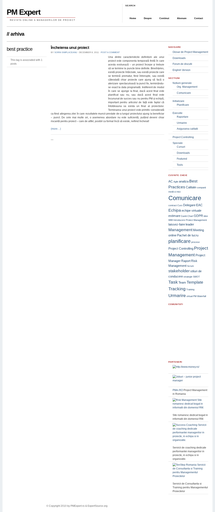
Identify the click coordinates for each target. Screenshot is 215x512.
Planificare (183, 104)
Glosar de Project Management (190, 52)
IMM (170, 220)
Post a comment (110, 52)
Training (190, 289)
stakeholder (179, 271)
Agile (175, 181)
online (172, 235)
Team (182, 282)
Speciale (178, 143)
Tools (180, 164)
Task (173, 282)
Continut (164, 18)
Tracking (177, 288)
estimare (174, 216)
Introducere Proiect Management (190, 220)
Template (195, 282)
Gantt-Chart (187, 216)
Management (180, 230)
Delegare (189, 205)
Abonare (181, 18)
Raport (185, 261)
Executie (177, 113)
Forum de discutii (182, 64)
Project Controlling (183, 137)
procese (195, 242)
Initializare (178, 101)
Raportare (182, 116)
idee (206, 216)
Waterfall (201, 296)
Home (133, 18)
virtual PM (191, 296)
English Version (181, 70)
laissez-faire (176, 224)
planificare (179, 241)
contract (172, 205)
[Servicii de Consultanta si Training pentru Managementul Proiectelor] (190, 476)
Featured (182, 158)
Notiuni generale (182, 83)
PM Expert (23, 12)
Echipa (174, 210)
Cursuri (181, 146)
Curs (179, 205)
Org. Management (187, 86)
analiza (184, 181)
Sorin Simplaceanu (65, 52)
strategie (188, 276)
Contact (198, 18)
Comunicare (184, 92)
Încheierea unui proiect (70, 48)
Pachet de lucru (187, 235)
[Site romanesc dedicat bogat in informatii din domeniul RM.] (190, 407)
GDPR (198, 216)
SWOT (196, 276)
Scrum (190, 266)
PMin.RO (178, 390)
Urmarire (182, 122)
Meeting (198, 230)
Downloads (179, 58)
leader (190, 224)
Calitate (191, 187)
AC (170, 181)
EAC (199, 205)
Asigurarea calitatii (187, 128)
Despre (148, 18)
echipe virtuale (191, 210)
